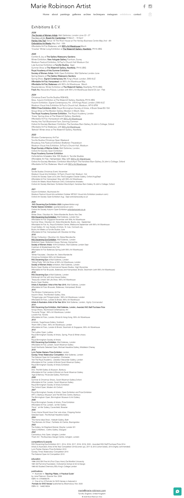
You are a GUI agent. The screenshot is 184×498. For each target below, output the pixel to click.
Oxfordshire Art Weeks (41, 43)
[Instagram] (150, 6)
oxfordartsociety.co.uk (76, 209)
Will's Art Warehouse (71, 46)
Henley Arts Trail (38, 40)
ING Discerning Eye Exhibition (43, 217)
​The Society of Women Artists (44, 35)
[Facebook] (144, 6)
